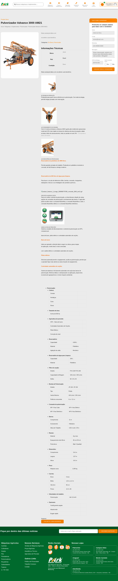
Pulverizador (23, 26)
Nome (93, 30)
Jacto (64, 52)
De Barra (50, 42)
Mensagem (94, 49)
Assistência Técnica (76, 6)
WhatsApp (94, 43)
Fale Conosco (94, 6)
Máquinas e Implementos (50, 6)
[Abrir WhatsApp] (113, 576)
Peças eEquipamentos (59, 6)
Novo (64, 64)
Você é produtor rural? (109, 62)
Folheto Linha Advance (52, 521)
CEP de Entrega (96, 60)
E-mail (93, 36)
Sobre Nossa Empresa (85, 6)
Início (2, 26)
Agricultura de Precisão (67, 6)
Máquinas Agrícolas (10, 543)
